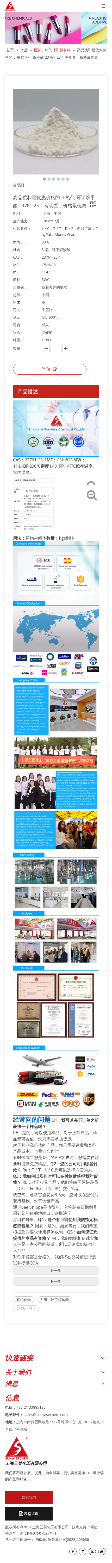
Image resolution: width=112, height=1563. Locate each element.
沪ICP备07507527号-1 (38, 1533)
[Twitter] (92, 1551)
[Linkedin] (82, 1551)
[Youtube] (101, 1551)
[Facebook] (73, 1551)
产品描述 (27, 391)
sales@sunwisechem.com (46, 1414)
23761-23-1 (26, 1308)
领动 (94, 1526)
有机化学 (23, 1299)
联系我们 (29, 1497)
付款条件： (22, 228)
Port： (18, 213)
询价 (46, 369)
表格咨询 (31, 1513)
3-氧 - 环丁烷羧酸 (54, 1299)
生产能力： (22, 220)
